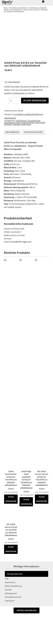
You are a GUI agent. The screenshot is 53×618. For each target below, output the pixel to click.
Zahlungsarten (11, 593)
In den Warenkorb (34, 100)
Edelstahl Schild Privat (22, 124)
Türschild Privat (33, 120)
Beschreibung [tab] (12, 132)
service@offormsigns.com (21, 241)
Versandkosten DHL (13, 597)
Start (5, 8)
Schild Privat (21, 120)
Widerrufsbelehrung (13, 586)
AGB (6, 578)
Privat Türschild (27, 122)
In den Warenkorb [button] (11, 499)
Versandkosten (14, 82)
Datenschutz (10, 582)
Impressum (9, 600)
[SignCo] (9, 2)
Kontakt (8, 589)
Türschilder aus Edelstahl (18, 8)
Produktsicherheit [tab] (33, 132)
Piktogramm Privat (12, 122)
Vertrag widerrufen (15, 574)
